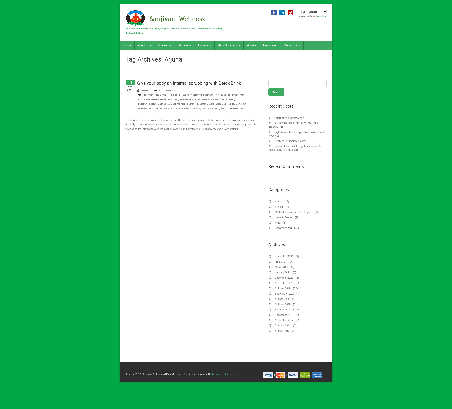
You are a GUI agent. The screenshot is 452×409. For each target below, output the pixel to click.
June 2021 (281, 261)
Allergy (148, 95)
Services (183, 45)
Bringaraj (186, 99)
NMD (277, 222)
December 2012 (284, 314)
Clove (229, 99)
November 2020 (284, 283)
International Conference (289, 118)
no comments (167, 90)
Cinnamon (217, 99)
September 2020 (284, 293)
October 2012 (283, 325)
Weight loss (236, 108)
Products (203, 45)
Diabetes (165, 104)
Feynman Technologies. (224, 374)
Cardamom (202, 99)
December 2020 (284, 277)
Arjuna (175, 95)
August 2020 (282, 299)
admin (144, 90)
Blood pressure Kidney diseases (157, 99)
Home (127, 45)
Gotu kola (155, 108)
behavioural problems (230, 95)
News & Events (283, 217)
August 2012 (282, 330)
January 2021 (282, 272)
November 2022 (284, 256)
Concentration (147, 104)
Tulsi (224, 108)
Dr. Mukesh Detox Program (189, 104)
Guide (250, 45)
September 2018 (284, 309)
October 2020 (283, 288)
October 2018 (283, 304)
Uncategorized (283, 228)
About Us (143, 45)
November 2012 (284, 320)
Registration (270, 45)
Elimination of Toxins (222, 104)
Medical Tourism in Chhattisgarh (293, 212)
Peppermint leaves (188, 108)
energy (242, 104)
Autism (279, 201)
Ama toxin (162, 95)
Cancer (279, 206)
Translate (321, 16)
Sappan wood (210, 108)
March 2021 (282, 267)
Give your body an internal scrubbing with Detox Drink (189, 83)
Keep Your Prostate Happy (290, 141)
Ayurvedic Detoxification (198, 95)
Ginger (142, 108)
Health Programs (228, 45)
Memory (169, 108)
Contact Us (291, 45)
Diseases (163, 45)
